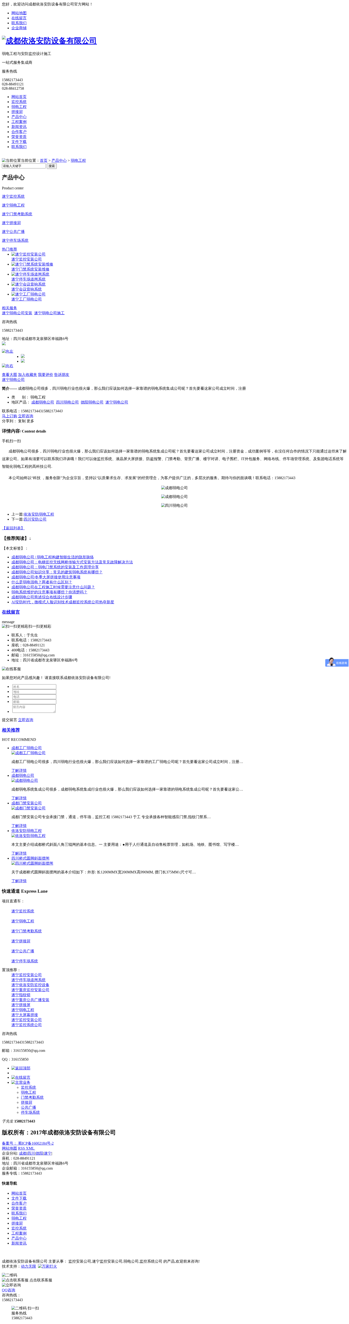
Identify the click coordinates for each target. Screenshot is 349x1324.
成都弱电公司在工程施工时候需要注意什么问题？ (53, 587)
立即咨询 (25, 416)
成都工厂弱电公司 (26, 748)
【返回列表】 (13, 528)
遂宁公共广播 (13, 232)
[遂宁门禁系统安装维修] (32, 264)
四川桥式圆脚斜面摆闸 (30, 858)
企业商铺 (19, 28)
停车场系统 (30, 1112)
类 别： (20, 397)
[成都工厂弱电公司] (28, 753)
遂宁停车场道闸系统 (28, 279)
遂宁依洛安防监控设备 (30, 985)
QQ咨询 (8, 1290)
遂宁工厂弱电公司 (26, 299)
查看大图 (9, 375)
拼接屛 (17, 112)
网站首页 (19, 97)
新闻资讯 (19, 127)
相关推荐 (11, 730)
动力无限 (28, 1266)
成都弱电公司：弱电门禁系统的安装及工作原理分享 (55, 567)
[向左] (7, 351)
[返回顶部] (20, 1068)
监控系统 (19, 102)
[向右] (7, 366)
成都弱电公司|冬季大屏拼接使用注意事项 (45, 577)
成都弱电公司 (42, 402)
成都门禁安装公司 (26, 803)
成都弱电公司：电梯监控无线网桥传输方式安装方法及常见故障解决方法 (72, 562)
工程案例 (19, 122)
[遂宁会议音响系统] (28, 284)
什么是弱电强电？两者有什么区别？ (41, 582)
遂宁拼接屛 (11, 223)
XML (30, 1148)
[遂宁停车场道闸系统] (30, 274)
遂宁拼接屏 (20, 1005)
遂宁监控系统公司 (26, 1025)
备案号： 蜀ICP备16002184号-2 (28, 1143)
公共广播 (28, 1107)
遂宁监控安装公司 (26, 259)
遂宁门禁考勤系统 (17, 214)
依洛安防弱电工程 (39, 514)
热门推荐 (9, 249)
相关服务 (9, 308)
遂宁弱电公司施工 (49, 313)
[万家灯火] (47, 1266)
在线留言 (19, 18)
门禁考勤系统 (32, 1097)
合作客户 (19, 132)
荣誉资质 (19, 137)
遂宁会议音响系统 (26, 289)
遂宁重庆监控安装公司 (30, 990)
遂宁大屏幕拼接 (24, 1015)
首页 (43, 160)
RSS (22, 1148)
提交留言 (9, 720)
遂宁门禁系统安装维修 (30, 269)
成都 (23, 1153)
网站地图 (19, 13)
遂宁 (48, 1153)
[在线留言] (20, 1077)
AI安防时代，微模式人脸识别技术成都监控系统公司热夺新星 (62, 602)
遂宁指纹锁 (20, 995)
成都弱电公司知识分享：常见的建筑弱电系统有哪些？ (57, 572)
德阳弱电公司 (92, 402)
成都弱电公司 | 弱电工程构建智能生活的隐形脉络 (52, 557)
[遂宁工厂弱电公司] (28, 294)
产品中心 (19, 117)
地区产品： (20, 402)
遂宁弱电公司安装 (17, 313)
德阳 (39, 1153)
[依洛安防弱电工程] (28, 836)
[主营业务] (20, 1082)
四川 (31, 1153)
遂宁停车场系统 (15, 240)
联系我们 (19, 23)
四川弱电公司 (67, 402)
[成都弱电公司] (24, 780)
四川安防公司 (35, 519)
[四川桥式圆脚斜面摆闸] (32, 863)
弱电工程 (19, 107)
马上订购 (9, 416)
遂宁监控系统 (13, 196)
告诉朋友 (61, 375)
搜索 (52, 166)
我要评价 (45, 375)
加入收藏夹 (27, 375)
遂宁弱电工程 (13, 205)
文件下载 (19, 142)
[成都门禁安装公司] (28, 808)
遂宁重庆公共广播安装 (30, 1000)
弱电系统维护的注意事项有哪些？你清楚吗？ (49, 592)
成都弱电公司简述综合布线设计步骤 (41, 597)
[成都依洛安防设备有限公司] (49, 40)
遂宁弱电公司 (13, 380)
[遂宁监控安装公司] (28, 254)
